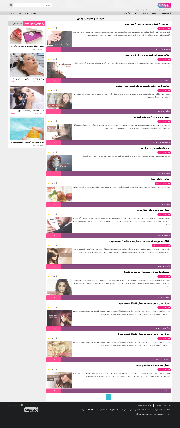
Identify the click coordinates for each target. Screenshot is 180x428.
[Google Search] (11, 5)
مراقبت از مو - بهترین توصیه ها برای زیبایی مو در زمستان (142, 86)
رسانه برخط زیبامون (91, 409)
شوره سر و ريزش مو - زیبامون (90, 18)
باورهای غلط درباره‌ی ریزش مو (155, 148)
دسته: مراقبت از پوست (163, 183)
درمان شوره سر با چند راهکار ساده (153, 210)
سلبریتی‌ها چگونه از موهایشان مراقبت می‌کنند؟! (146, 272)
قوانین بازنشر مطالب (144, 405)
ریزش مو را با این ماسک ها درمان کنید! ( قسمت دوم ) (143, 334)
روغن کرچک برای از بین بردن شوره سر (151, 117)
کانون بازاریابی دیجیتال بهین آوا (146, 414)
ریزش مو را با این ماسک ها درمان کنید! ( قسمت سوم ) (143, 303)
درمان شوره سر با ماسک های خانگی (152, 365)
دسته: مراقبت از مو (164, 28)
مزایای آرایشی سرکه (160, 179)
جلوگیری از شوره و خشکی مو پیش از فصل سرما (147, 24)
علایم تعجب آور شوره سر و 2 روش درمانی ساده (147, 55)
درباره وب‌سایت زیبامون (163, 405)
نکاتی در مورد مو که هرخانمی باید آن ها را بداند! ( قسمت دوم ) (139, 241)
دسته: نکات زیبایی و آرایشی (161, 245)
